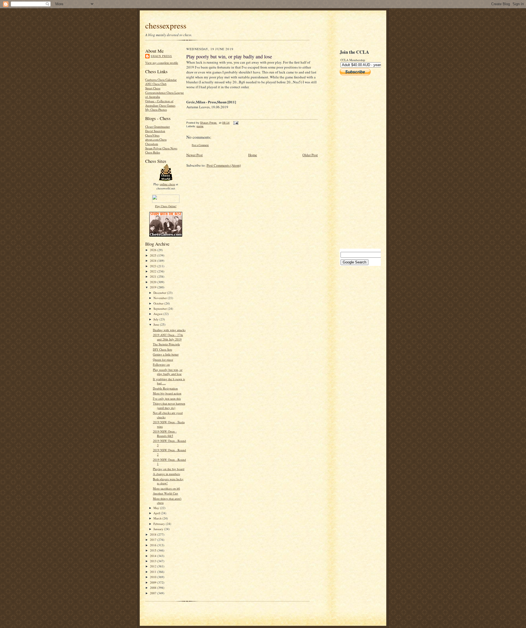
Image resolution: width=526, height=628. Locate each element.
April (157, 513)
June (156, 324)
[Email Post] (235, 122)
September (160, 308)
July (156, 319)
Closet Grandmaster (157, 126)
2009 (153, 582)
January (158, 529)
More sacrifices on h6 (166, 488)
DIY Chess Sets (162, 349)
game (200, 126)
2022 (153, 271)
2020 (153, 282)
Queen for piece (163, 359)
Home (252, 154)
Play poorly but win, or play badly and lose (167, 372)
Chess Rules (152, 152)
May (156, 508)
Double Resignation (165, 388)
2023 (153, 266)
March (157, 518)
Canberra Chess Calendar (161, 80)
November (160, 298)
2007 (153, 593)
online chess (167, 184)
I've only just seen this (167, 398)
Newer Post (194, 154)
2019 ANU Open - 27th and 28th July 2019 (168, 337)
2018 (153, 534)
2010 (153, 577)
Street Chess (152, 88)
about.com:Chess (156, 139)
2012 (153, 566)
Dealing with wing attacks (169, 330)
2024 (153, 260)
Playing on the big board (168, 469)
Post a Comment (200, 145)
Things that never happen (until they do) (169, 405)
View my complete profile (161, 63)
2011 (153, 572)
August (158, 314)
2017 (153, 540)
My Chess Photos (156, 109)
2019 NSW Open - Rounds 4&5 (165, 433)
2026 (153, 250)
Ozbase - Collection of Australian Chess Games (160, 103)
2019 (153, 287)
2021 (153, 276)
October (158, 303)
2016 (153, 545)
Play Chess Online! (165, 206)
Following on (161, 364)
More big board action (167, 393)
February (159, 524)
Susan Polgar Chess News (161, 148)
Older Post (310, 154)
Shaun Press (161, 56)
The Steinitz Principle (166, 344)
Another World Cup (165, 493)
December (160, 293)
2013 (153, 561)
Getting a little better (166, 354)
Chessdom (151, 144)
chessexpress (165, 25)
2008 (153, 588)
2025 (153, 255)
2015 (153, 550)
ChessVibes (152, 135)
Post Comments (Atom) (224, 165)
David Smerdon (155, 131)
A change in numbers (166, 474)
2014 (153, 556)
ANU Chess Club (156, 84)
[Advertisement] (356, 162)
